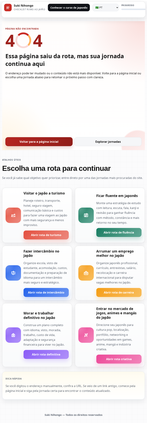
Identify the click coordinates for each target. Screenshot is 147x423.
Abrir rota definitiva (46, 354)
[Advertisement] (73, 107)
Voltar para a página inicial (39, 142)
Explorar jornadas (108, 142)
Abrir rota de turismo (46, 235)
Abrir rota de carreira (119, 292)
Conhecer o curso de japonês (68, 7)
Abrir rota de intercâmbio (46, 292)
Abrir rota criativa (119, 359)
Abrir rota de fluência (119, 232)
